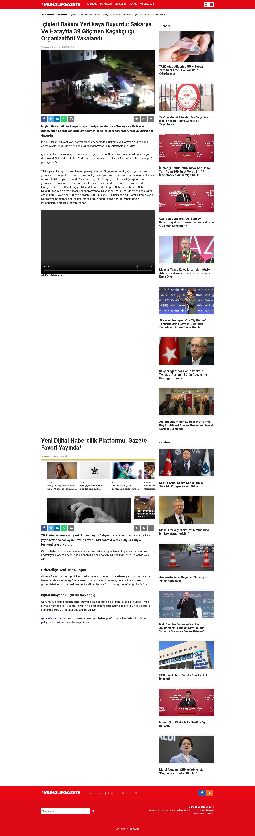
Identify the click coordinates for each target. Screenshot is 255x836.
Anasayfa (89, 793)
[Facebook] (44, 119)
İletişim (111, 793)
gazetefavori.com (52, 618)
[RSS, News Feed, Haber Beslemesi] (209, 793)
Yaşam (133, 4)
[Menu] (211, 5)
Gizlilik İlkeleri (124, 793)
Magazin (120, 4)
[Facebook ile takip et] (202, 793)
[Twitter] (51, 119)
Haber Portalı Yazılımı (130, 829)
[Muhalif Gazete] (61, 4)
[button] (137, 119)
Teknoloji (147, 4)
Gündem (92, 4)
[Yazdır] (71, 119)
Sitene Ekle (139, 793)
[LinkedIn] (57, 119)
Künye (101, 793)
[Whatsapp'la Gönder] (64, 119)
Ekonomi (106, 4)
